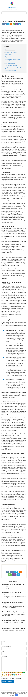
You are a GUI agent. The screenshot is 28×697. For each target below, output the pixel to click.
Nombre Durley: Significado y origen (13, 584)
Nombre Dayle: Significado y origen (13, 628)
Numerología (8, 54)
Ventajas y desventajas (11, 52)
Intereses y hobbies (10, 63)
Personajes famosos (10, 70)
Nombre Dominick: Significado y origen (12, 603)
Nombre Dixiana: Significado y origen (14, 612)
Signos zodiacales (9, 57)
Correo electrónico (6, 646)
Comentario (4, 656)
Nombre (3, 641)
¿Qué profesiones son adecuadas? (13, 68)
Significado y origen (10, 49)
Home (2, 18)
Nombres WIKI (11, 7)
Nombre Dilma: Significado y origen (13, 620)
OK (16, 695)
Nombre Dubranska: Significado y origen (12, 593)
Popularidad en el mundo (11, 65)
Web (2, 651)
